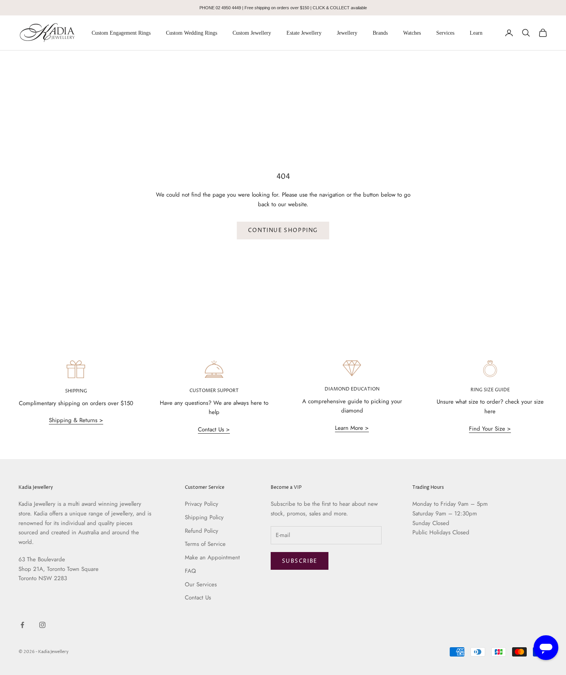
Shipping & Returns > (76, 420)
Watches (412, 33)
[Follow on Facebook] (22, 625)
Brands (380, 33)
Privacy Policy (201, 504)
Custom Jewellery (252, 33)
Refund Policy (201, 531)
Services (445, 33)
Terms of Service (205, 544)
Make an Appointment (212, 557)
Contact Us (198, 597)
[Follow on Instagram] (42, 625)
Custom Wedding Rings (191, 33)
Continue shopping (283, 230)
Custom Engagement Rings (121, 33)
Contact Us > (214, 429)
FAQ (190, 571)
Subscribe (299, 561)
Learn (476, 33)
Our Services (201, 584)
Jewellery (347, 33)
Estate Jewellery (304, 33)
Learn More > (352, 428)
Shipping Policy (204, 517)
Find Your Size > (490, 428)
